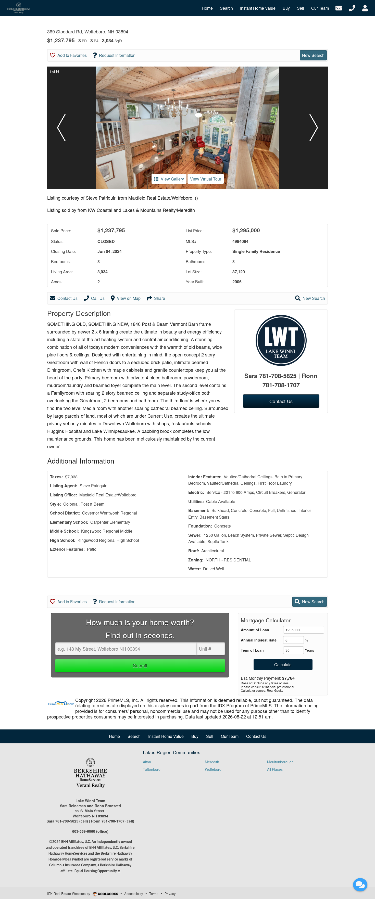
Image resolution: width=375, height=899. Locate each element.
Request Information (117, 55)
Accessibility (133, 893)
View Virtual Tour (205, 179)
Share (159, 298)
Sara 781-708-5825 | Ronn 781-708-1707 (281, 380)
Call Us (98, 298)
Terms (153, 893)
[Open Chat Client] (360, 884)
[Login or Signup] (365, 7)
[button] (61, 128)
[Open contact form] (338, 7)
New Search (313, 55)
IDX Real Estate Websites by (69, 893)
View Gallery (172, 179)
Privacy (170, 893)
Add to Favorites (72, 55)
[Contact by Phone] (352, 7)
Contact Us (67, 298)
